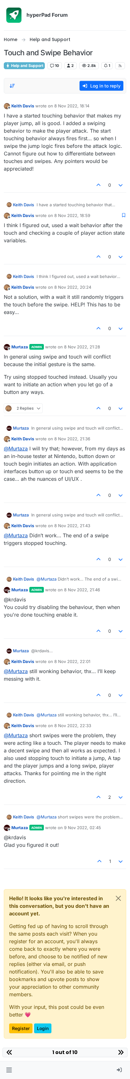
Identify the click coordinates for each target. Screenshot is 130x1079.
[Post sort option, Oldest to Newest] (12, 86)
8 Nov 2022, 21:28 (82, 346)
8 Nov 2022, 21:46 (82, 589)
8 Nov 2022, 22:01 (72, 661)
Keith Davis (22, 105)
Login (43, 1028)
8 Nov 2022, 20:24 (72, 287)
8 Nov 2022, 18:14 (71, 105)
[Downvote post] (121, 185)
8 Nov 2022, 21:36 (72, 438)
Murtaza (19, 346)
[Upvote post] (98, 185)
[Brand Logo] (13, 15)
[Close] (118, 898)
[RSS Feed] (120, 65)
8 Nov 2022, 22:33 (72, 725)
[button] (9, 1070)
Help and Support (26, 65)
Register (21, 1028)
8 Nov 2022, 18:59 (72, 215)
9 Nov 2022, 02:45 (82, 827)
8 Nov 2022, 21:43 (72, 525)
